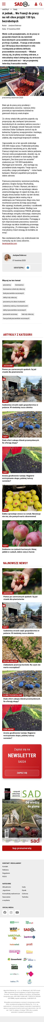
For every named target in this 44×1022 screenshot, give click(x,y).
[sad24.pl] (22, 4)
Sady (15, 9)
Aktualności (6, 887)
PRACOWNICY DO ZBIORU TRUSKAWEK (14, 302)
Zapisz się (22, 773)
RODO (4, 876)
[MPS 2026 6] (22, 816)
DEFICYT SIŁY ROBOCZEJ (10, 297)
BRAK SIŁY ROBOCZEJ (27, 314)
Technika (25, 897)
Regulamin (6, 873)
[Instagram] (11, 912)
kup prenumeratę (22, 848)
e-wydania (6, 900)
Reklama (5, 870)
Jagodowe (6, 890)
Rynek (24, 890)
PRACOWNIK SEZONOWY (10, 314)
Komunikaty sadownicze (11, 894)
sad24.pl (5, 9)
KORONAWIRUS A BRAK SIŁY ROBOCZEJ (14, 289)
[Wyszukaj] (40, 4)
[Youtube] (17, 912)
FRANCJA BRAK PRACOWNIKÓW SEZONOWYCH (16, 318)
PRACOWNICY (7, 285)
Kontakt (5, 866)
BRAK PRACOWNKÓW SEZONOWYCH (13, 293)
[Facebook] (27, 267)
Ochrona (25, 894)
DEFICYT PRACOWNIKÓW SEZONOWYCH (14, 310)
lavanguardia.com (9, 243)
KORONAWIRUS (19, 285)
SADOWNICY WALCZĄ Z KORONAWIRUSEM (15, 306)
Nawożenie (6, 897)
